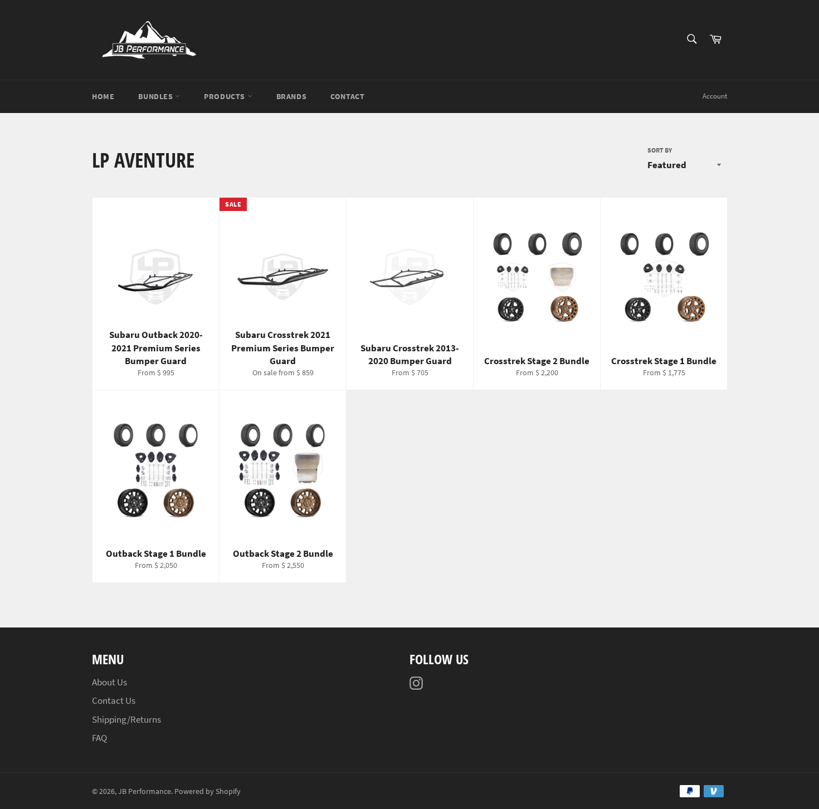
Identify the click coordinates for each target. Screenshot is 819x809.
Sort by (659, 150)
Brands (291, 96)
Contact (347, 96)
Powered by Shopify (207, 791)
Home (103, 96)
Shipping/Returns (126, 719)
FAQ (99, 738)
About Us (109, 682)
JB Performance (144, 791)
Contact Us (113, 700)
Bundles (156, 96)
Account (715, 96)
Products (225, 96)
